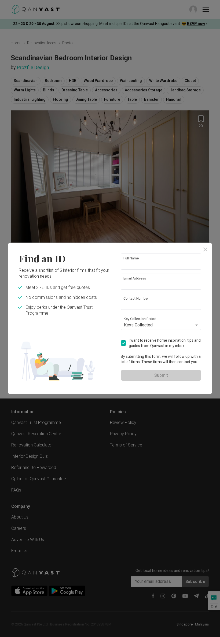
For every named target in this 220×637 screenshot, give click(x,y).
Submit (161, 375)
